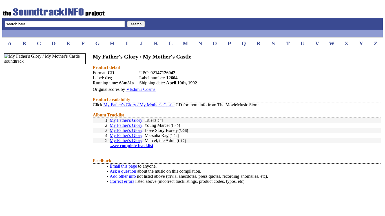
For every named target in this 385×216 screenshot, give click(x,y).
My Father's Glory (126, 120)
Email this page (123, 166)
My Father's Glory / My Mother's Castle (138, 104)
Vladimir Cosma (141, 89)
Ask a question (123, 171)
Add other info (123, 176)
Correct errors (122, 181)
